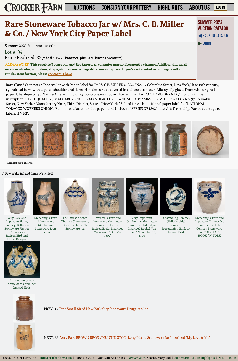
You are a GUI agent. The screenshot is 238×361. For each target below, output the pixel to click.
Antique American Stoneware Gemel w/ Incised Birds (22, 284)
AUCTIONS (84, 7)
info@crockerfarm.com (56, 358)
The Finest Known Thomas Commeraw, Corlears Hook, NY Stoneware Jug (75, 223)
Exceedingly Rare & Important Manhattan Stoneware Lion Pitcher (45, 225)
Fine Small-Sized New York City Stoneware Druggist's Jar (103, 309)
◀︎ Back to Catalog (213, 35)
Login (206, 43)
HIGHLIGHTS (170, 7)
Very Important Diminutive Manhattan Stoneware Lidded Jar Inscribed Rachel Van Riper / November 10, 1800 (142, 226)
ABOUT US (199, 7)
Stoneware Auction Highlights (194, 358)
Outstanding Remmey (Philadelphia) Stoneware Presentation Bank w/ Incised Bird (176, 225)
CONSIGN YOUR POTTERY (126, 7)
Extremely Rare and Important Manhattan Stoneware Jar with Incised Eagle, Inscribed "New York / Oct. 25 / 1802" (107, 226)
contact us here (60, 74)
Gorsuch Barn (136, 358)
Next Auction (227, 358)
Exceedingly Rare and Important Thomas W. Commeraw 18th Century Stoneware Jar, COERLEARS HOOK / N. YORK (209, 226)
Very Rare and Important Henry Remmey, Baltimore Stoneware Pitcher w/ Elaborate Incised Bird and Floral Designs (17, 228)
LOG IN (220, 6)
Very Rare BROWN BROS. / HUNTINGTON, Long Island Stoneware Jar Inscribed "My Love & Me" (135, 337)
